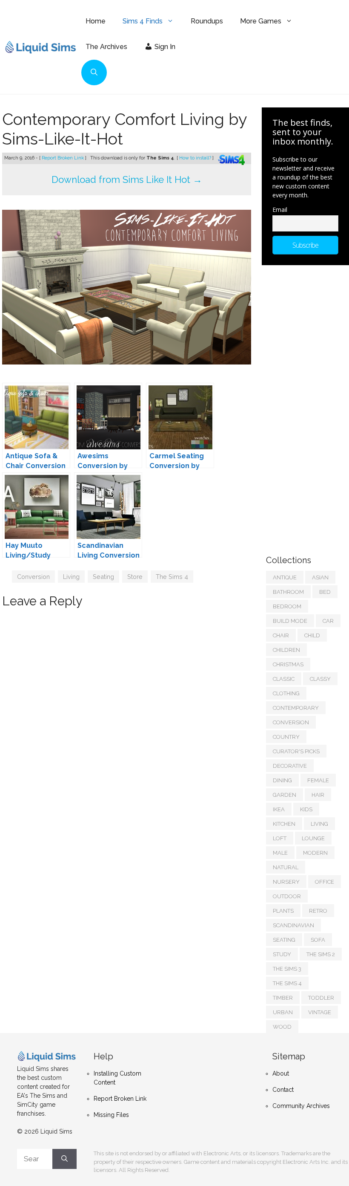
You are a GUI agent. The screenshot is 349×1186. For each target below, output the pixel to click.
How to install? (195, 158)
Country (286, 737)
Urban (283, 1012)
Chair (281, 635)
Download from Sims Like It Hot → (126, 179)
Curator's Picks (296, 751)
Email (279, 209)
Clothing (286, 693)
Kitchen (284, 824)
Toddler (321, 998)
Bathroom (288, 592)
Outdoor (287, 896)
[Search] (64, 1159)
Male (280, 853)
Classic (284, 679)
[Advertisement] (307, 406)
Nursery (286, 882)
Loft (279, 838)
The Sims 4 (172, 576)
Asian (320, 577)
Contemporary (296, 708)
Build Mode (290, 621)
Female (318, 780)
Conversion (33, 576)
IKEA (279, 809)
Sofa (318, 940)
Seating (103, 576)
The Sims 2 (320, 954)
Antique (285, 577)
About (280, 1073)
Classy (320, 679)
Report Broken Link (63, 158)
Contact (283, 1089)
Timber (283, 998)
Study (282, 954)
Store (135, 576)
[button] (94, 72)
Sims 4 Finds (143, 21)
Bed (325, 592)
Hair (318, 795)
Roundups (207, 21)
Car (328, 621)
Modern (315, 853)
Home (96, 21)
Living (71, 576)
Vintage (319, 1012)
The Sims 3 (287, 969)
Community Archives (301, 1105)
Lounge (313, 838)
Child (312, 635)
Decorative (290, 766)
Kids (306, 809)
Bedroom (287, 606)
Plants (283, 911)
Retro (318, 911)
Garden (284, 795)
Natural (285, 867)
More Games (260, 21)
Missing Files (111, 1114)
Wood (282, 1027)
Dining (282, 780)
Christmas (288, 664)
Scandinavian (293, 925)
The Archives (106, 47)
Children (286, 650)
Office (324, 882)
